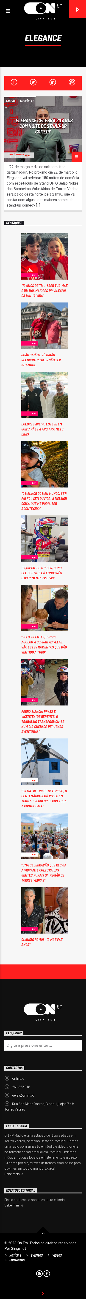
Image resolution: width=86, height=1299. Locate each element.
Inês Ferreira (16, 154)
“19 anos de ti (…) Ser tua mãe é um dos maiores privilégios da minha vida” (44, 290)
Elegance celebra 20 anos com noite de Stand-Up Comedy (44, 125)
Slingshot (18, 1248)
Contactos (17, 1260)
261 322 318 (21, 1087)
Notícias (27, 101)
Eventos (37, 1255)
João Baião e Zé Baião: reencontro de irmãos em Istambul (41, 360)
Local (11, 101)
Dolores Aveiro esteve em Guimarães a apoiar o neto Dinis (42, 429)
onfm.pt (18, 1078)
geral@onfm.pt (23, 1095)
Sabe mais (12, 1174)
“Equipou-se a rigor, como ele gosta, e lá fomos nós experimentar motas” (41, 573)
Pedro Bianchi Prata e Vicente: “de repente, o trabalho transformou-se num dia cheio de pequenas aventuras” (42, 721)
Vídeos (57, 1255)
